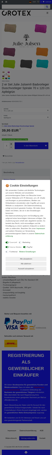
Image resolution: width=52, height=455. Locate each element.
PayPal (29, 247)
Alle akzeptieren (26, 259)
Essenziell (13, 242)
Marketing (26, 242)
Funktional (13, 252)
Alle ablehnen (26, 264)
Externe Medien (15, 247)
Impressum (40, 228)
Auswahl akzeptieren (26, 269)
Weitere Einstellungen (27, 252)
